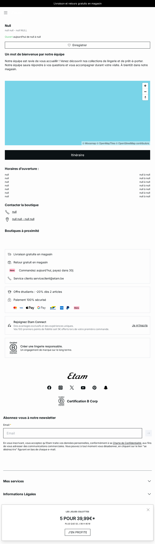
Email (7, 424)
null (14, 211)
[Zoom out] (145, 91)
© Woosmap (89, 143)
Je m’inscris (140, 325)
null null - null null (23, 219)
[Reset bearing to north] (145, 97)
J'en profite (77, 532)
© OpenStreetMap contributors (132, 143)
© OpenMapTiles (106, 143)
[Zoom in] (145, 86)
